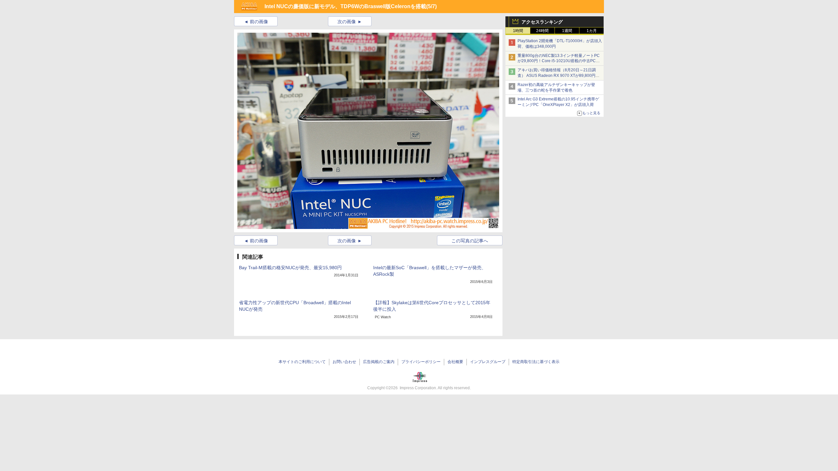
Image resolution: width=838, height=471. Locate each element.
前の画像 (259, 21)
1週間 (567, 30)
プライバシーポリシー (421, 361)
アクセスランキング (542, 22)
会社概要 (455, 361)
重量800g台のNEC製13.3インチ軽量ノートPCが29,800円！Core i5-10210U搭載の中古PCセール (559, 61)
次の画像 (346, 21)
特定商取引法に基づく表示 (535, 361)
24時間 (542, 30)
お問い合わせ (344, 361)
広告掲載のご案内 (378, 361)
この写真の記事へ (469, 240)
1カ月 (592, 30)
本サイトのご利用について (302, 361)
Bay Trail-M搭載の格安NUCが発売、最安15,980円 (290, 267)
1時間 (518, 30)
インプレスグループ (487, 361)
